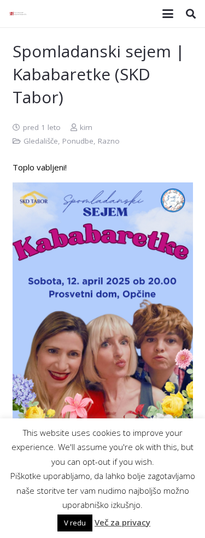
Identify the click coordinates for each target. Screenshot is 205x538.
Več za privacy (122, 522)
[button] (168, 13)
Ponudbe (77, 141)
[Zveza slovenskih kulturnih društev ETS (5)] (19, 13)
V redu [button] (75, 523)
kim (86, 127)
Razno (109, 141)
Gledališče (41, 141)
